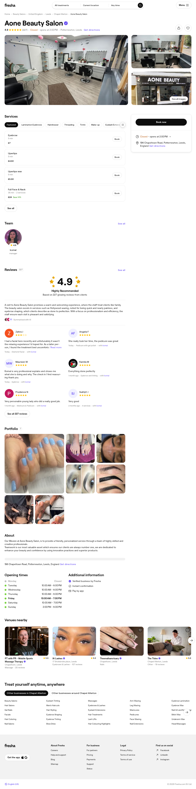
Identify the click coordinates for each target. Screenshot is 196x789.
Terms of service (127, 755)
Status (89, 768)
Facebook (164, 750)
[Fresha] (10, 5)
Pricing (90, 755)
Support (90, 764)
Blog (53, 759)
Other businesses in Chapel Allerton (26, 693)
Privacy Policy (126, 750)
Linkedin (164, 755)
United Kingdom (35, 14)
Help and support (58, 755)
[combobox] (66, 5)
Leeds (48, 14)
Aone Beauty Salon (78, 14)
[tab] (11, 124)
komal (33, 352)
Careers (54, 750)
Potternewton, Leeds (71, 30)
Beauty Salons (19, 14)
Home (7, 14)
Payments (91, 759)
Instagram (164, 759)
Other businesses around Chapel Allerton (74, 693)
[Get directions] (65, 559)
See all (121, 223)
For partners (92, 750)
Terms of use (126, 759)
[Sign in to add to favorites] (188, 28)
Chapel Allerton (61, 14)
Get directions (92, 30)
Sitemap (54, 764)
